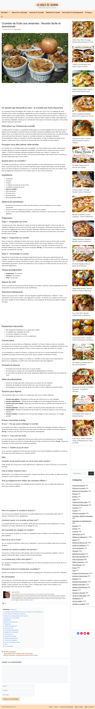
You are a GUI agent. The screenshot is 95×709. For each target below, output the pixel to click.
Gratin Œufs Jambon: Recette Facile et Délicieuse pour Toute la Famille (82, 441)
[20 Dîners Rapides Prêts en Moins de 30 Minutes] (83, 253)
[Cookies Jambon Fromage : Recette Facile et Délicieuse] (83, 179)
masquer (13, 609)
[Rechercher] (91, 473)
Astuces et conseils (36, 12)
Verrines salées (77, 601)
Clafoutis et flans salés (79, 502)
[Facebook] (5, 603)
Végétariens (76, 598)
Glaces (74, 540)
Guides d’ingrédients (79, 545)
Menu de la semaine (19, 12)
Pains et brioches (78, 559)
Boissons (75, 494)
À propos (88, 12)
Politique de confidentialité (66, 706)
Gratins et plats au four (79, 542)
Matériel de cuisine (53, 12)
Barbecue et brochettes (80, 491)
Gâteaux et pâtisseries (79, 537)
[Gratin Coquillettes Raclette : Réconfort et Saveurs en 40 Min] (83, 103)
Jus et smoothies (78, 548)
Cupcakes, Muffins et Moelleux (82, 516)
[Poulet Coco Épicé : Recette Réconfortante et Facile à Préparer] (83, 128)
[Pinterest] (3, 603)
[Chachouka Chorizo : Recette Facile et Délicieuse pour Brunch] (83, 327)
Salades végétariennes (79, 587)
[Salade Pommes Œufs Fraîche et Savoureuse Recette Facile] (83, 78)
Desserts (75, 526)
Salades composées (78, 584)
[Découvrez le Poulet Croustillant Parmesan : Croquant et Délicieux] (83, 376)
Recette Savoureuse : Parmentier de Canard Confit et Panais (21, 655)
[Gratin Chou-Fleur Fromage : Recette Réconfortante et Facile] (83, 29)
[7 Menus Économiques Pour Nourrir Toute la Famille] (83, 54)
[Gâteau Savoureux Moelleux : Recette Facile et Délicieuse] (83, 229)
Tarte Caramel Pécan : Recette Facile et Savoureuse (18, 653)
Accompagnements (78, 485)
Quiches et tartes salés (79, 576)
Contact (51, 706)
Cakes (74, 499)
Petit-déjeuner (77, 565)
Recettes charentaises (10, 651)
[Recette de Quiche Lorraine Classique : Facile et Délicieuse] (83, 204)
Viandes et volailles (78, 604)
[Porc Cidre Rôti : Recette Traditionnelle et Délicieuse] (83, 302)
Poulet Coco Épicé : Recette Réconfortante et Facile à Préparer (81, 141)
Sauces (74, 590)
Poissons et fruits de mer (80, 573)
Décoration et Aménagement (72, 12)
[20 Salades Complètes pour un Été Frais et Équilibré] (83, 352)
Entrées (74, 529)
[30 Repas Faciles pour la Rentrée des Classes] (83, 155)
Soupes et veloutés (78, 593)
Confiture (75, 508)
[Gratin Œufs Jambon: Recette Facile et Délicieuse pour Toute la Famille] (83, 428)
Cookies (75, 510)
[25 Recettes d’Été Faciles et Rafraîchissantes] (83, 403)
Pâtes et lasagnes (78, 562)
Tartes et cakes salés (79, 595)
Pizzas (74, 568)
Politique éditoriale (89, 706)
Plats (74, 570)
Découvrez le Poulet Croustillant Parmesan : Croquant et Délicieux (83, 389)
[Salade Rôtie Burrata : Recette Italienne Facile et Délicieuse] (83, 278)
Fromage (75, 531)
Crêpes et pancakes (78, 513)
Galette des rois (77, 534)
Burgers (74, 496)
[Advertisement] (35, 95)
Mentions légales (78, 706)
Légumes (75, 551)
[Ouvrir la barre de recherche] (2, 17)
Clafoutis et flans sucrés (80, 505)
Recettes (4, 12)
